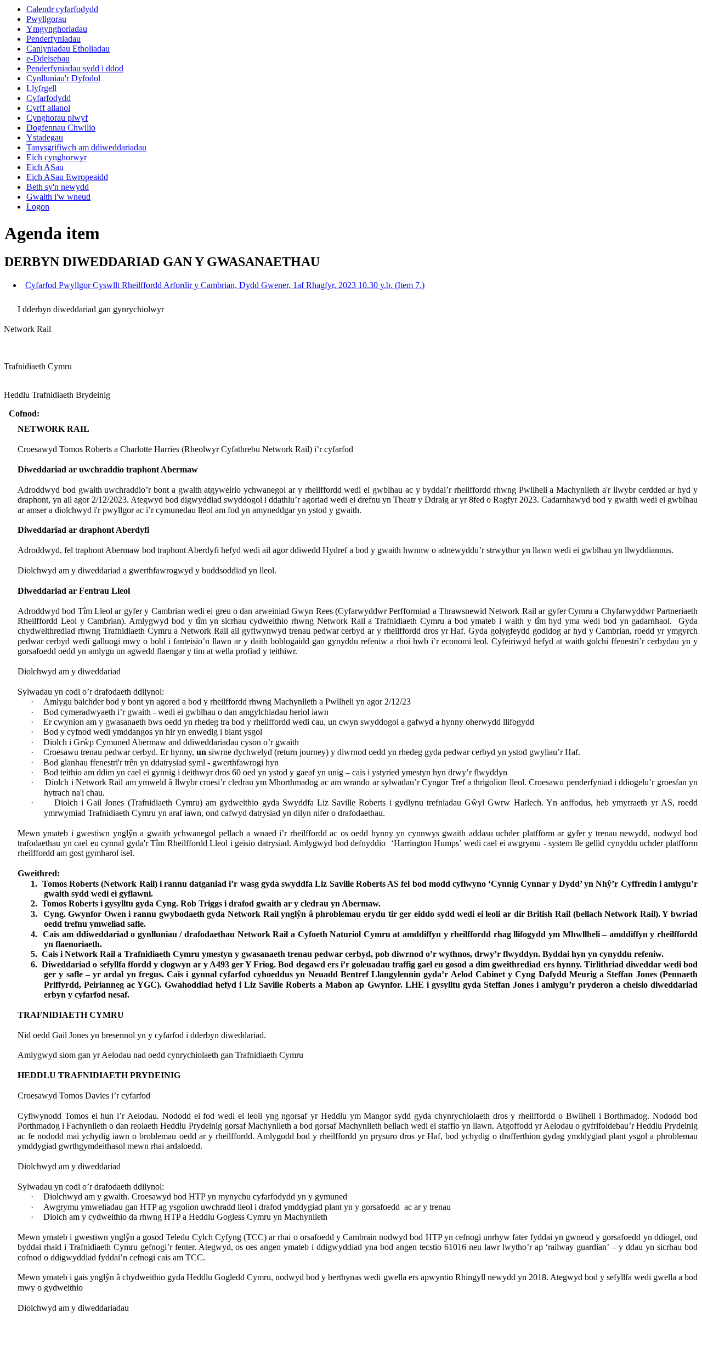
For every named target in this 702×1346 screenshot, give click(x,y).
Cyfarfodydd (48, 98)
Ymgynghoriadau (56, 28)
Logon (37, 206)
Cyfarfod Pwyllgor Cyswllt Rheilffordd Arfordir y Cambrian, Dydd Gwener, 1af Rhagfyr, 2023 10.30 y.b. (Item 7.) (224, 285)
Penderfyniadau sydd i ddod (74, 68)
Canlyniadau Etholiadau (68, 48)
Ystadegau (44, 137)
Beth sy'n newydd (57, 187)
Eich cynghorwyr (56, 157)
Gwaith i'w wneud (58, 196)
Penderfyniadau (53, 38)
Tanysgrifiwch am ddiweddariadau (86, 147)
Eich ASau (45, 167)
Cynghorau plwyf (57, 117)
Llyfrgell (41, 88)
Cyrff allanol (48, 107)
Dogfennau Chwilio (60, 127)
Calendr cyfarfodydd (62, 9)
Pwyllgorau (46, 19)
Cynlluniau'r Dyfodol (63, 78)
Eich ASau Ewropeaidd (67, 177)
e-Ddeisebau (48, 58)
